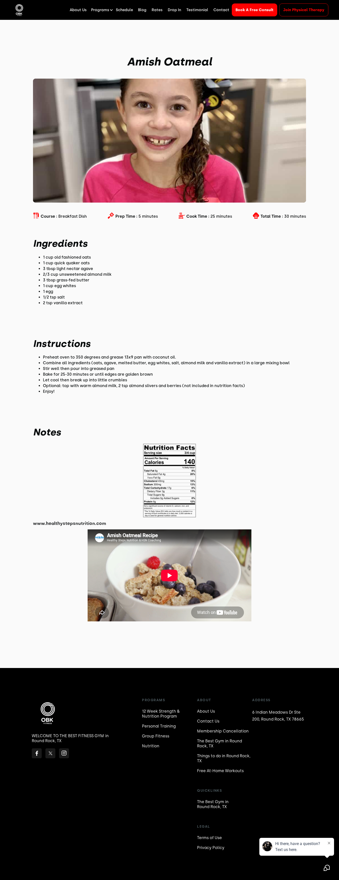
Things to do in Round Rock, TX (223, 758)
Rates (157, 10)
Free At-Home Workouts (220, 770)
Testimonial (197, 10)
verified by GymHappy (51, 870)
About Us (78, 10)
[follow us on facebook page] (37, 753)
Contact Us (208, 721)
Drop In (174, 10)
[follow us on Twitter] (50, 753)
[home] (19, 10)
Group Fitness (155, 736)
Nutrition (150, 746)
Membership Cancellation (223, 731)
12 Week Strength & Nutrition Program (161, 714)
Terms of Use (209, 837)
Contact (221, 10)
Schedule (124, 10)
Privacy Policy (210, 847)
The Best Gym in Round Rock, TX (219, 743)
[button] (101, 10)
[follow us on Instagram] (64, 753)
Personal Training (159, 726)
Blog (142, 10)
